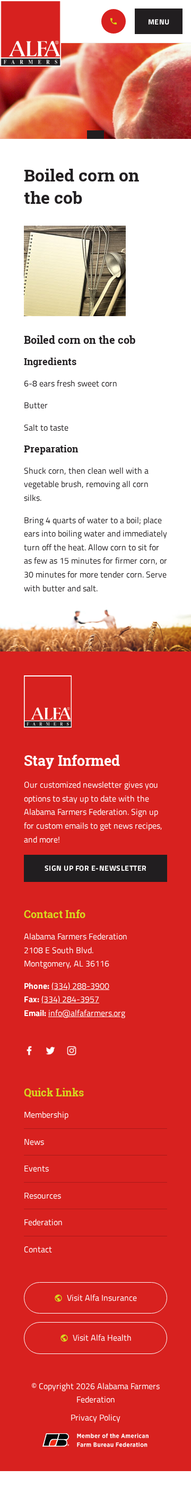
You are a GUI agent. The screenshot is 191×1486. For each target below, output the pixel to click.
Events (36, 1168)
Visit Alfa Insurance (102, 1297)
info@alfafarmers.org (86, 1012)
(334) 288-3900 (113, 21)
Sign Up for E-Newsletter (96, 868)
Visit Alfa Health (102, 1337)
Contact (38, 1249)
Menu (159, 22)
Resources (42, 1195)
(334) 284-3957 (70, 999)
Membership (46, 1114)
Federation (43, 1222)
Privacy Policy (95, 1417)
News (34, 1141)
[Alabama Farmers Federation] (48, 701)
